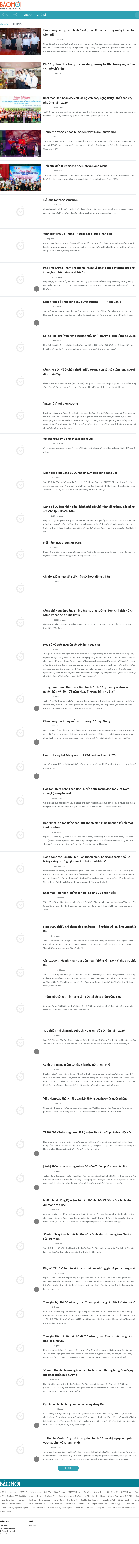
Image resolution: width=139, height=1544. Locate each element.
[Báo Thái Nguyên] (47, 108)
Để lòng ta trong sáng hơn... (61, 200)
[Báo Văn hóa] (46, 936)
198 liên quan (57, 444)
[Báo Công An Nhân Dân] (48, 1138)
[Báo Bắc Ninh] (46, 833)
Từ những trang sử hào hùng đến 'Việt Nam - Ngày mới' (79, 132)
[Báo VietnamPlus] (47, 1002)
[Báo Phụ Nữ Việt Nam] (48, 1274)
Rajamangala (44, 1500)
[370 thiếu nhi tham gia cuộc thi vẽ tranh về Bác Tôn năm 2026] (20, 1042)
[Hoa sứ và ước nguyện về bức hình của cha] (20, 656)
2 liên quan (54, 548)
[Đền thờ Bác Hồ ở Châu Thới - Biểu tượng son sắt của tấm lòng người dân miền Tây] (20, 381)
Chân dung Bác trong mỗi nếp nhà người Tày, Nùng (76, 721)
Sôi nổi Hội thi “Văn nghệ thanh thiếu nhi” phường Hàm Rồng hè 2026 (89, 336)
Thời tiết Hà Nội (38, 1508)
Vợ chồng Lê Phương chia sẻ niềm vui (68, 439)
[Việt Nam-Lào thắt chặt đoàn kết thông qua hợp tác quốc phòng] (20, 1110)
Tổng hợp (32, 1526)
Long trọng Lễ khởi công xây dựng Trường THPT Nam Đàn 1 (82, 302)
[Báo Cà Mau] (47, 137)
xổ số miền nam (55, 1504)
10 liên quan (56, 307)
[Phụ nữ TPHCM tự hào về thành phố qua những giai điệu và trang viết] (20, 1279)
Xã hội (110, 1492)
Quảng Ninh (99, 1492)
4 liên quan (58, 107)
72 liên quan (57, 205)
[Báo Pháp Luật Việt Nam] (46, 1448)
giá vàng (87, 1492)
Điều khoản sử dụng (7, 1528)
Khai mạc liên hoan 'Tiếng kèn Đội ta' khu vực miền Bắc (79, 893)
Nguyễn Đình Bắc (44, 1492)
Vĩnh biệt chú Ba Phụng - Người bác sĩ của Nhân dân (77, 234)
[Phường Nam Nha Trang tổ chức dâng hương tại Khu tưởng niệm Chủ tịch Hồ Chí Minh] (20, 75)
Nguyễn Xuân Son (99, 1504)
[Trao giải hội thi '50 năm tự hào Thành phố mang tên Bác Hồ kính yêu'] (20, 1313)
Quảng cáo (4, 1534)
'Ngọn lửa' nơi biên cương (60, 403)
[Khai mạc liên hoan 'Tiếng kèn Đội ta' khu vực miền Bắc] (20, 904)
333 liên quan (57, 726)
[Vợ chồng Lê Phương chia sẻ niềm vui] (20, 450)
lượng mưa (70, 1504)
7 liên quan (55, 1346)
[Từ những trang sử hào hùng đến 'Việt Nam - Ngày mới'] (20, 143)
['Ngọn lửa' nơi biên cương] (20, 415)
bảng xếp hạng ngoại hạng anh (15, 1508)
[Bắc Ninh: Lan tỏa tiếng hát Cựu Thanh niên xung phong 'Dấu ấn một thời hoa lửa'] (20, 834)
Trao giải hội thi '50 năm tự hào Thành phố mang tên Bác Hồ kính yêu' (89, 1302)
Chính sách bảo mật (7, 1531)
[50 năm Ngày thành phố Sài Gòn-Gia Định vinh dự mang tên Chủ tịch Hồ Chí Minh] (20, 1245)
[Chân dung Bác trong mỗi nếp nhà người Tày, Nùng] (20, 732)
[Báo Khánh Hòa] (47, 74)
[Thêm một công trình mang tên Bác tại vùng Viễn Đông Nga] (20, 1008)
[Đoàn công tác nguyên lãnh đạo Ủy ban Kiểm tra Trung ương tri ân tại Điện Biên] (20, 41)
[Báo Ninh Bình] (47, 697)
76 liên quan (54, 1380)
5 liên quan (60, 898)
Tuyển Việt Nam (65, 1496)
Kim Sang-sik (50, 1496)
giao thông (115, 1504)
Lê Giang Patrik (91, 1496)
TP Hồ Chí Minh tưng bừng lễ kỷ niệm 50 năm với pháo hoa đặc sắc (87, 1132)
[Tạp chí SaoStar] (46, 444)
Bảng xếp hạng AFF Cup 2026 (14, 1496)
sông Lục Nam (35, 1496)
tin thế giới (72, 1500)
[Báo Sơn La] (48, 898)
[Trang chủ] (10, 5)
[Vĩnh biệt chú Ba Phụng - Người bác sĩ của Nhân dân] (20, 245)
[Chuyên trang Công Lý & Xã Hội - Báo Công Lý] (45, 548)
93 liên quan (54, 1210)
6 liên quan (57, 697)
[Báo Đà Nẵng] (47, 171)
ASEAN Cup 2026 (27, 1492)
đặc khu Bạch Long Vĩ (90, 1500)
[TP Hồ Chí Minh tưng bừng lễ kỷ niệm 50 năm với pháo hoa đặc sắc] (20, 1144)
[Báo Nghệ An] (46, 307)
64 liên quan (62, 40)
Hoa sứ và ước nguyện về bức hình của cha (71, 644)
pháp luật (21, 1500)
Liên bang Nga (8, 1500)
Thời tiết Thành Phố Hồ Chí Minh (121, 1508)
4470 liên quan (59, 866)
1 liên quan (57, 74)
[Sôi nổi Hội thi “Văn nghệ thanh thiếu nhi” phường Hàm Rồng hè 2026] (20, 347)
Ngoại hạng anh (108, 1500)
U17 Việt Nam (74, 1492)
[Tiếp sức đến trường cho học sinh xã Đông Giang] (20, 177)
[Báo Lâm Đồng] (46, 726)
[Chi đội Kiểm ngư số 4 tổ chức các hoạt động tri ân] (20, 588)
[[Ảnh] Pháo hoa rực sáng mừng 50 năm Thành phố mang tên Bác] (20, 1178)
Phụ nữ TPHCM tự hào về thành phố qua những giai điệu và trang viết (89, 1268)
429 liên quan (56, 277)
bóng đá (79, 1508)
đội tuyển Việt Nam (37, 1504)
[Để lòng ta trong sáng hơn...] (20, 211)
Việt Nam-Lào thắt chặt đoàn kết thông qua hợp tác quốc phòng (85, 1098)
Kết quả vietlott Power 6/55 (13, 1504)
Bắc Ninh (89, 1508)
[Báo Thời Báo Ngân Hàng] (47, 379)
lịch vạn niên (106, 1496)
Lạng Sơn (100, 1508)
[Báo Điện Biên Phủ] (49, 40)
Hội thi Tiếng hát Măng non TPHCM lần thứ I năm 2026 (79, 755)
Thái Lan (118, 1496)
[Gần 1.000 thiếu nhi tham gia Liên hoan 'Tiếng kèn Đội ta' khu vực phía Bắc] (20, 972)
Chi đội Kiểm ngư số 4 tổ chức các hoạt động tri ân (76, 576)
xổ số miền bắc (124, 1500)
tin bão (78, 1496)
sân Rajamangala (9, 1492)
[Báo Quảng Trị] (48, 409)
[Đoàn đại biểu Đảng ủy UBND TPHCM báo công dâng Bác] (20, 484)
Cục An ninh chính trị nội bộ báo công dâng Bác (74, 1404)
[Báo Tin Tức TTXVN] (45, 1210)
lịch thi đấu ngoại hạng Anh (60, 1508)
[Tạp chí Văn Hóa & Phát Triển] (46, 650)
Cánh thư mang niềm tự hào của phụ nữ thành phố (76, 1064)
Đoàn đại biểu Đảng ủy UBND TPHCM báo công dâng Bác (80, 473)
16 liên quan (56, 832)
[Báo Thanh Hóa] (47, 341)
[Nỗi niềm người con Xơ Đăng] (20, 554)
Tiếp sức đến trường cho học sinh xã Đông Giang (75, 166)
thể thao (32, 1500)
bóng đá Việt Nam (123, 1492)
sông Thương (59, 1492)
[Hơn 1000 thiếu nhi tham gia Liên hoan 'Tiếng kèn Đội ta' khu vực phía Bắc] (20, 938)
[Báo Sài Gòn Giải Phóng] (46, 478)
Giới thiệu (4, 1526)
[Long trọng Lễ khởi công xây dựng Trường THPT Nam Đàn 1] (20, 313)
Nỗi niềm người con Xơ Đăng (62, 543)
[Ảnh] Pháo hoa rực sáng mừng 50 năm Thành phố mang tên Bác (85, 1166)
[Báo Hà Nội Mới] (46, 205)
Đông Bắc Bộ (83, 1504)
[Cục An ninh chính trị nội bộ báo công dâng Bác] (20, 1415)
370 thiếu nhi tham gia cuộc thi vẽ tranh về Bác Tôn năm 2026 (84, 1030)
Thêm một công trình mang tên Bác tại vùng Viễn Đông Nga (82, 996)
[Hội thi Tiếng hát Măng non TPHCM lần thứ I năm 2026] (20, 766)
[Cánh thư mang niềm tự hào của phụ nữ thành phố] (20, 1076)
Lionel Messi (59, 1500)
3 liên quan (57, 137)
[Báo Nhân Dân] (46, 277)
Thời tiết (128, 1496)
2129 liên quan (57, 516)
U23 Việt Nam (129, 1504)
